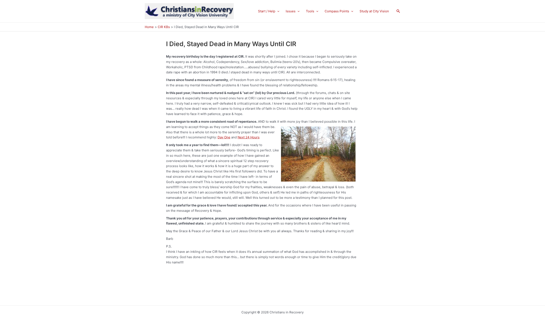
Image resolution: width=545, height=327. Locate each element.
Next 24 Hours (249, 137)
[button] (277, 11)
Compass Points (337, 11)
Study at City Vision (374, 11)
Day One (224, 137)
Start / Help (266, 11)
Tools (310, 11)
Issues (290, 11)
